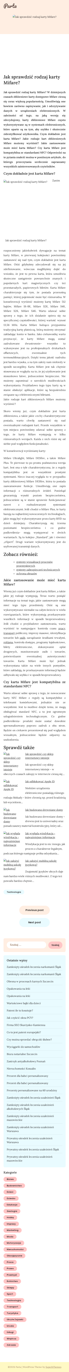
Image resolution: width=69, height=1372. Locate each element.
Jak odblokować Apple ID (40, 781)
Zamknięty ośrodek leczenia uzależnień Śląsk (33, 1097)
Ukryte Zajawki (15, 1319)
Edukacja (12, 1204)
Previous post (35, 910)
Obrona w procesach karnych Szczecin (30, 981)
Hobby (10, 1217)
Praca (10, 1262)
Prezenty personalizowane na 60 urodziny (32, 1090)
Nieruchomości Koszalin (21, 1068)
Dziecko (11, 1198)
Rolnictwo (12, 1281)
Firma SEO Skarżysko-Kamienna (26, 1025)
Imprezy (11, 1223)
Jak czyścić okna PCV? (20, 1017)
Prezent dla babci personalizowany (27, 1075)
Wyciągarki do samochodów (23, 1046)
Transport (12, 1306)
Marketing (12, 1230)
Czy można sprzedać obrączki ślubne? (29, 1039)
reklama (8, 642)
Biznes (10, 1179)
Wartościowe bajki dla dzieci (24, 1003)
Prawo (10, 1268)
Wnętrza (11, 1338)
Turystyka (12, 1313)
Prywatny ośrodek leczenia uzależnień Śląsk (33, 1149)
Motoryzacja (14, 1242)
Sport (10, 1293)
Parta (10, 5)
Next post (34, 922)
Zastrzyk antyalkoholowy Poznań (26, 1061)
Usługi (10, 1332)
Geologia (12, 1211)
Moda (10, 1236)
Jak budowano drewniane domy (44, 809)
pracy (61, 628)
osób (22, 637)
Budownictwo (14, 1185)
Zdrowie (11, 1344)
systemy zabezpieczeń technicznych (38, 569)
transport (9, 633)
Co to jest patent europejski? (24, 1032)
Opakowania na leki (18, 988)
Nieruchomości (15, 1249)
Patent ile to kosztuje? (20, 1010)
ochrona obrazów (26, 573)
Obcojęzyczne (14, 1255)
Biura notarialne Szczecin (22, 1054)
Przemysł (12, 1274)
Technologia (14, 892)
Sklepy (10, 1287)
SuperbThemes (53, 1367)
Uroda (10, 1325)
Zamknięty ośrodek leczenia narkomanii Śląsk (34, 966)
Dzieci (10, 1191)
